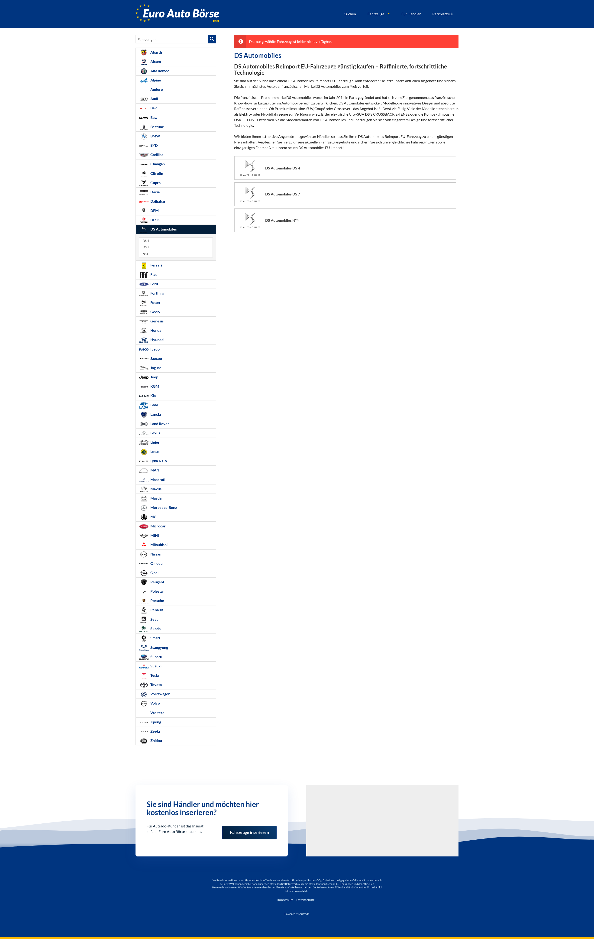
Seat (154, 619)
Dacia (155, 192)
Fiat (153, 274)
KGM (154, 386)
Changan (157, 164)
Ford (154, 284)
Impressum (285, 900)
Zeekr (155, 731)
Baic (153, 108)
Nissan (155, 554)
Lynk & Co (158, 460)
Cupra (155, 182)
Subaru (156, 656)
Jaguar (155, 367)
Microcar (158, 526)
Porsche (157, 600)
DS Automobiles (163, 229)
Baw (154, 117)
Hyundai (157, 339)
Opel (154, 572)
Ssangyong (159, 647)
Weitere (157, 712)
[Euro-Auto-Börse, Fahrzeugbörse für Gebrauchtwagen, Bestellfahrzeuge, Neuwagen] (177, 14)
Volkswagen (160, 694)
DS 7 (146, 247)
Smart (155, 638)
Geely (155, 311)
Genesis (157, 321)
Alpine (155, 80)
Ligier (155, 442)
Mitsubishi (159, 544)
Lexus (155, 433)
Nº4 (145, 254)
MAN (154, 470)
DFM (154, 210)
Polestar (157, 591)
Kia (153, 395)
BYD (154, 145)
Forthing (157, 293)
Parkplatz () (442, 14)
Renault (156, 610)
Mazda (155, 498)
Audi (154, 98)
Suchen (350, 14)
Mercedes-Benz (163, 507)
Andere (156, 89)
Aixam (155, 61)
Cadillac (156, 154)
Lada (154, 405)
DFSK (155, 220)
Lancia (155, 414)
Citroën (156, 173)
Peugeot (157, 582)
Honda (155, 330)
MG (153, 516)
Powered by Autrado (297, 914)
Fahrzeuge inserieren (249, 830)
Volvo (155, 703)
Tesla (154, 675)
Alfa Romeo (159, 70)
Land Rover (159, 423)
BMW (155, 136)
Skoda (155, 628)
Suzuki (155, 666)
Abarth (156, 52)
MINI (154, 535)
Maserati (157, 479)
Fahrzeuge (376, 14)
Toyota (156, 684)
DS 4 (146, 241)
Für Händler (411, 14)
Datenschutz (305, 900)
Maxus (155, 489)
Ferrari (156, 265)
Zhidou (156, 740)
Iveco (155, 349)
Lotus (154, 451)
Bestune (157, 126)
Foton (155, 302)
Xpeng (155, 722)
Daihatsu (157, 201)
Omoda (156, 563)
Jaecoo (156, 358)
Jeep (154, 377)
